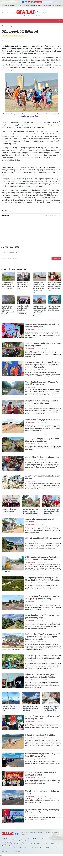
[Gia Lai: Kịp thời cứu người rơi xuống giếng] (13, 463)
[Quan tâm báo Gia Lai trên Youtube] (29, 2)
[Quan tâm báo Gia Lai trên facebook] (23, 2)
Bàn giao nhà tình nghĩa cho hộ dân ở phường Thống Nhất (40, 773)
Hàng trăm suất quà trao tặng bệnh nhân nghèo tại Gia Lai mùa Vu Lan (41, 402)
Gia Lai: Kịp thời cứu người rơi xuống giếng (42, 457)
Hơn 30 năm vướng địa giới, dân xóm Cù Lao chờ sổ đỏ (41, 520)
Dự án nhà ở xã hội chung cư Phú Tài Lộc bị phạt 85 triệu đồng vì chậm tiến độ (42, 558)
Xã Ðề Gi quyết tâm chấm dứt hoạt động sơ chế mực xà (42, 477)
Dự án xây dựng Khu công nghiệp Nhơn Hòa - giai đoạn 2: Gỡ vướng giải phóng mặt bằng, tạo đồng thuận (43, 636)
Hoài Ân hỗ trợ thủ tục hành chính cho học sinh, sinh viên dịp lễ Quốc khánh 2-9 (54, 286)
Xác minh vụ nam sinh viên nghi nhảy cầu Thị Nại (42, 792)
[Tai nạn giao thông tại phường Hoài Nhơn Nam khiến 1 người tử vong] (13, 444)
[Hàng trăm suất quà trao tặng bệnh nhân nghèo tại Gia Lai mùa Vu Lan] (13, 407)
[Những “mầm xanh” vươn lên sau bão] (11, 501)
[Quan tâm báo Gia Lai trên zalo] (26, 2)
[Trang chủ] (3, 21)
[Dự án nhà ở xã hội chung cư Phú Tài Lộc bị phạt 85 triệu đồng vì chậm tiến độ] (13, 563)
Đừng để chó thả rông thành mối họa (40, 735)
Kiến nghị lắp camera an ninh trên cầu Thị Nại (10, 708)
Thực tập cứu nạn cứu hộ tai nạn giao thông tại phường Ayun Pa (43, 344)
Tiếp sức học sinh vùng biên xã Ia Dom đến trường (54, 308)
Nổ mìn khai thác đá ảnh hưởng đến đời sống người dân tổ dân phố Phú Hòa (41, 676)
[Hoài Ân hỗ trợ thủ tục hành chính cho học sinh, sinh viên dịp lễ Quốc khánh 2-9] (54, 276)
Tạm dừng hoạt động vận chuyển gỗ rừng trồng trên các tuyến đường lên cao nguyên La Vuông (39, 311)
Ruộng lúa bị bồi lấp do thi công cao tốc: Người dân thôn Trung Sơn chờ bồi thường (42, 579)
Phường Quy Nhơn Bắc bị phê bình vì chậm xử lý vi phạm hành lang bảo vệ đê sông (30, 511)
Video (5, 5)
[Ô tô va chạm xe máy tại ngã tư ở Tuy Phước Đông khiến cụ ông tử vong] (13, 760)
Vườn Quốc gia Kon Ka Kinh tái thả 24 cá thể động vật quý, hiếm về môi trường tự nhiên (43, 657)
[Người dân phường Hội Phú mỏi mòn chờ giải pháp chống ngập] (13, 621)
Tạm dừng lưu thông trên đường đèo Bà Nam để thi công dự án (41, 383)
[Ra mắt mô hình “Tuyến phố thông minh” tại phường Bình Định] (13, 722)
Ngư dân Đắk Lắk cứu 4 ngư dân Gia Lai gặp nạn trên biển (23, 285)
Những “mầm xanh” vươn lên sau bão (10, 510)
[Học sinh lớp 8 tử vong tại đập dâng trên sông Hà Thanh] (31, 698)
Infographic (58, 5)
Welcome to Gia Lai (37, 5)
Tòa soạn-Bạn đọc (7, 26)
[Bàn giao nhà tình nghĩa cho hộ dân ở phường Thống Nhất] (13, 778)
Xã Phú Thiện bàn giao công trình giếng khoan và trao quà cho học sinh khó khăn (23, 310)
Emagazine (48, 5)
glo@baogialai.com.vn (11, 842)
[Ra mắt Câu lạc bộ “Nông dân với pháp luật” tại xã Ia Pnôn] (13, 816)
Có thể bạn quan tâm (15, 269)
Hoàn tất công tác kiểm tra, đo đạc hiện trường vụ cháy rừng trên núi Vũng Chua (8, 310)
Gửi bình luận (56, 258)
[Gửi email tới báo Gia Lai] (32, 2)
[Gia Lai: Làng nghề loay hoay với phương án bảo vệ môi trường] (51, 698)
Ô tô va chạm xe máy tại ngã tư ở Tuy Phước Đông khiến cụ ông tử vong (42, 755)
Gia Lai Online (10, 833)
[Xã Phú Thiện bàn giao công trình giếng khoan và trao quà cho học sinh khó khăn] (23, 299)
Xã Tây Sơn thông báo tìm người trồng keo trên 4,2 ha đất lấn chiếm (8, 285)
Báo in (19, 5)
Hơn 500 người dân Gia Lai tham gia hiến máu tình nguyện (51, 511)
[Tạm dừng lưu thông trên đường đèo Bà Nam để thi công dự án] (13, 388)
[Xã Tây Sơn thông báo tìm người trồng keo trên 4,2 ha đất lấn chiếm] (8, 276)
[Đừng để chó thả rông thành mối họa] (13, 741)
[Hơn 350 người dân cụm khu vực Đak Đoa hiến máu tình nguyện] (13, 330)
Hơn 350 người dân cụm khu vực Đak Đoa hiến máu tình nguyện (42, 325)
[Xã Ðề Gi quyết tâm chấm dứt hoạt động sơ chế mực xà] (13, 482)
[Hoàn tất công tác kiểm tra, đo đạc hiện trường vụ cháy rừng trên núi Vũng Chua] (8, 299)
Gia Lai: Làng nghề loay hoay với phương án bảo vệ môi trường (51, 708)
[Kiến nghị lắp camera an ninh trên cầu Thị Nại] (11, 698)
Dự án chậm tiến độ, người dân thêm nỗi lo (42, 420)
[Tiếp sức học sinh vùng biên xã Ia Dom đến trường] (54, 299)
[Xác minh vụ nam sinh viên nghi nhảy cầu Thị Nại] (13, 797)
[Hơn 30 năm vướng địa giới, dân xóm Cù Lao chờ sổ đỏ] (13, 525)
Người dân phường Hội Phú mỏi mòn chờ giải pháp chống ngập (42, 616)
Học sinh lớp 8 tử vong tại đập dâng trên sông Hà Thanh (30, 708)
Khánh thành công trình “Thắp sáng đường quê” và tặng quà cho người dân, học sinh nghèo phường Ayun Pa (43, 364)
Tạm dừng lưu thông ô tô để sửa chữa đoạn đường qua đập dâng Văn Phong (42, 597)
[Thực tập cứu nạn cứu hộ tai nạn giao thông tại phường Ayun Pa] (13, 349)
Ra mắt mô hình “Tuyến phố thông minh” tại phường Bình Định (42, 717)
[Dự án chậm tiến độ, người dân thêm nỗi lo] (13, 426)
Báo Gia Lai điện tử (31, 13)
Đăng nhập (38, 2)
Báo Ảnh (12, 5)
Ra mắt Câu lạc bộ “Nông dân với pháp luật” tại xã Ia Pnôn (42, 811)
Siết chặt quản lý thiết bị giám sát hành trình (43, 538)
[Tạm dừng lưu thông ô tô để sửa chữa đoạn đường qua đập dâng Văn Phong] (13, 602)
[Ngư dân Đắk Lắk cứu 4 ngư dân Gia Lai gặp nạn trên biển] (23, 276)
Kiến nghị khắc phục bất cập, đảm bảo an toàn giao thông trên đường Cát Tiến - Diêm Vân (39, 287)
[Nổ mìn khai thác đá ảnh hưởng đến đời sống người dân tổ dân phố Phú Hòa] (13, 680)
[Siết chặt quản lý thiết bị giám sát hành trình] (13, 544)
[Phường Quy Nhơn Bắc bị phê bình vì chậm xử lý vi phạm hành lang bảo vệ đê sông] (31, 501)
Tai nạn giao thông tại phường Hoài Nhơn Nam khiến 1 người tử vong (42, 439)
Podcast (26, 5)
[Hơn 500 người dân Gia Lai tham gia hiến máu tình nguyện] (51, 501)
